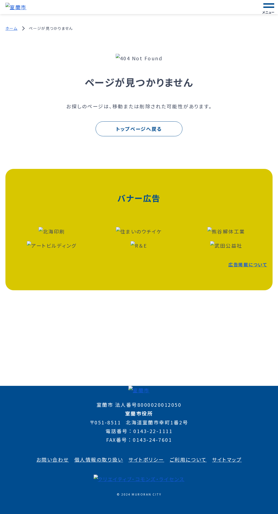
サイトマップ (227, 459)
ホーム (11, 28)
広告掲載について (247, 264)
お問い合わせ (52, 459)
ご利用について (188, 459)
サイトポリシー (146, 459)
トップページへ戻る (139, 128)
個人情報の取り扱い (98, 459)
